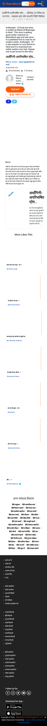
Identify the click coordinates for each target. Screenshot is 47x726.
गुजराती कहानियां (10, 655)
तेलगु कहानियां (9, 676)
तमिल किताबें (9, 626)
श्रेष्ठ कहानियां (9, 586)
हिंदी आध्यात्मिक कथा (28, 505)
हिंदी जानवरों (20, 545)
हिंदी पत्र (35, 531)
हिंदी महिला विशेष (25, 518)
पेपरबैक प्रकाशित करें (11, 604)
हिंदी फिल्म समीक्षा (30, 535)
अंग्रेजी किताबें (9, 612)
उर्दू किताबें (8, 644)
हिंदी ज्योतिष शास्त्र (32, 545)
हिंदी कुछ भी (21, 548)
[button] (27, 4)
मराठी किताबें (9, 623)
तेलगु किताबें (8, 630)
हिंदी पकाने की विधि (24, 531)
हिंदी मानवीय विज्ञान (13, 528)
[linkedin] (29, 693)
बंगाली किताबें (9, 633)
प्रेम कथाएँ (30, 80)
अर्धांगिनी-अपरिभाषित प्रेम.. (36, 197)
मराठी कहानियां (9, 659)
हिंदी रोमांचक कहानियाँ (31, 525)
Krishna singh (13, 269)
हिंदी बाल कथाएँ (31, 511)
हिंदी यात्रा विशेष (13, 518)
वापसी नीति (8, 574)
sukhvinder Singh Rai (15, 340)
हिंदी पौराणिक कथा (16, 538)
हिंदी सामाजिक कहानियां (16, 525)
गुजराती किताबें (9, 619)
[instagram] (13, 693)
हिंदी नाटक (36, 518)
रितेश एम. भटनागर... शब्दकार (15, 62)
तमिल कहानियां (9, 673)
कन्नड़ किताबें (9, 640)
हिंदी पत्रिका (25, 515)
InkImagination (14, 484)
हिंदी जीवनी (12, 531)
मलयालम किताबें (10, 637)
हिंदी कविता (34, 515)
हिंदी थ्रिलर (11, 542)
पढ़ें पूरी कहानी (15, 89)
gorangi (12, 412)
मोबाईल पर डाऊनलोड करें (23, 94)
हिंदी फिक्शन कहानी (17, 508)
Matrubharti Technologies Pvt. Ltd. (30, 717)
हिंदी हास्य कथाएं (14, 515)
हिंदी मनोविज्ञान (25, 528)
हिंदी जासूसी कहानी (29, 521)
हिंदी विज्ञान (12, 548)
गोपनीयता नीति (9, 567)
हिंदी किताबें (8, 616)
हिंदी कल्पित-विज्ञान (23, 542)
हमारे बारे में (8, 560)
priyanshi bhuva (15, 305)
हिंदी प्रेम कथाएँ (16, 521)
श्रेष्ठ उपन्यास (9, 590)
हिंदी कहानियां (9, 652)
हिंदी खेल (11, 545)
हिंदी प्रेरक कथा (30, 508)
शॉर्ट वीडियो (8, 600)
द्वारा (8, 269)
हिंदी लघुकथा (16, 505)
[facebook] (8, 693)
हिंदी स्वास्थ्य (36, 528)
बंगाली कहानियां (9, 666)
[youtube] (23, 693)
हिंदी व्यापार (35, 542)
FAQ (6, 578)
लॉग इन (40, 3)
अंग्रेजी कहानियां (10, 662)
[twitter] (18, 693)
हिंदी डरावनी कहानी (17, 535)
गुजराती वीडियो (9, 593)
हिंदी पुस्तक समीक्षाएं (30, 538)
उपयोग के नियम (10, 571)
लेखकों (7, 597)
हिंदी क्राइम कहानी (32, 548)
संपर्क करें (8, 564)
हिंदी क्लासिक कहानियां (18, 511)
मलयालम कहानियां (10, 669)
